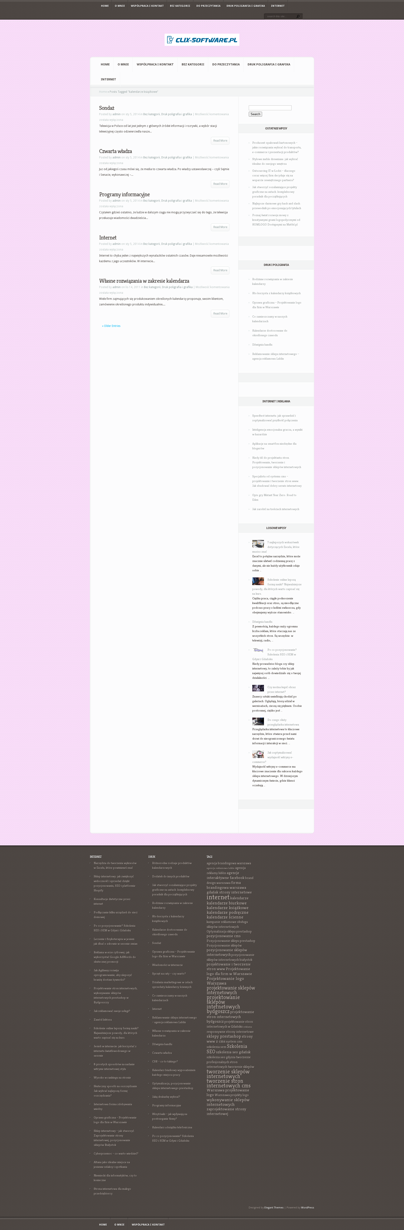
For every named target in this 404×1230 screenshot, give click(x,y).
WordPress (307, 1207)
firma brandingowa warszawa (226, 885)
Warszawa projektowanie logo (228, 1092)
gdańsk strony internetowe (229, 892)
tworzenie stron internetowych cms (229, 1083)
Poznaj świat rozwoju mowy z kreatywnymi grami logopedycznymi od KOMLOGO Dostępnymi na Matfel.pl (276, 219)
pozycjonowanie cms (224, 935)
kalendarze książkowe (228, 908)
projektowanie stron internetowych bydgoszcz (230, 1016)
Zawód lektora (103, 1020)
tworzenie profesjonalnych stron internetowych (229, 1062)
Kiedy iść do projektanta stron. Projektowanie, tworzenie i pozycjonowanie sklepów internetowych (276, 462)
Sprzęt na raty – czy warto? (169, 974)
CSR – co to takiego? (165, 1061)
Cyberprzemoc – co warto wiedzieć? (116, 1153)
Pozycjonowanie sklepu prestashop (231, 941)
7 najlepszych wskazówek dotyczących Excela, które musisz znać (275, 547)
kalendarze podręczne (228, 912)
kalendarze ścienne (225, 917)
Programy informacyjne (124, 194)
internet (218, 897)
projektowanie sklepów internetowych (231, 990)
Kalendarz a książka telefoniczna (172, 1127)
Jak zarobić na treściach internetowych (275, 509)
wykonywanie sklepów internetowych (228, 1102)
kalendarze (239, 898)
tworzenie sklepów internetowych (228, 1074)
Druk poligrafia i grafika (246, 5)
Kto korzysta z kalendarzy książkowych (276, 293)
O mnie (120, 5)
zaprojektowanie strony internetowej (226, 1111)
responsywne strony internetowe (230, 1032)
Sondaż (106, 107)
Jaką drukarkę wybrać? (166, 1097)
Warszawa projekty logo (232, 1095)
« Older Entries (111, 326)
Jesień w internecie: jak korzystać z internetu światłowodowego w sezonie (115, 1051)
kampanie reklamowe (221, 922)
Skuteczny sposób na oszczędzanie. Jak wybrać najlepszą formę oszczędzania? (116, 1091)
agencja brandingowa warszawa (229, 863)
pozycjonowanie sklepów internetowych (227, 952)
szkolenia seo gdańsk (233, 1052)
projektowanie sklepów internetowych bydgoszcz (223, 1004)
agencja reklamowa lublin (220, 868)
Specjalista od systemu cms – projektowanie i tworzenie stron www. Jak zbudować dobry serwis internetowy (277, 481)
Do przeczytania (208, 5)
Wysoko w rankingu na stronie (112, 1078)
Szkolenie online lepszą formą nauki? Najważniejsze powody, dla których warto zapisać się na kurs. (116, 1033)
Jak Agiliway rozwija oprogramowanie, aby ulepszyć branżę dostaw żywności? (113, 975)
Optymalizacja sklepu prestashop (229, 931)
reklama (247, 1026)
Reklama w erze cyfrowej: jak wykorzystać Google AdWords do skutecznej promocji (115, 957)
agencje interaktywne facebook (226, 875)
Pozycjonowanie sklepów (224, 945)
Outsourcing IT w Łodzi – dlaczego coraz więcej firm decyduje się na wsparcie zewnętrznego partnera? (273, 175)
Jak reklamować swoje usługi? (112, 1011)
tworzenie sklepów (241, 1067)
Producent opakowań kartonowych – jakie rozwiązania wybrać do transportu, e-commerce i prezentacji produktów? (276, 147)
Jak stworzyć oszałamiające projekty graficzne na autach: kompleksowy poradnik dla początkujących (274, 191)
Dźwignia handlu (262, 345)
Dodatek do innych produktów (170, 876)
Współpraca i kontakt (147, 5)
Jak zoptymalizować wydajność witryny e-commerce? (272, 757)
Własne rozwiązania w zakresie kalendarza (144, 280)
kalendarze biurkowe (227, 903)
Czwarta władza (115, 151)
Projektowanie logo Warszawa (225, 981)
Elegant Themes (274, 1207)
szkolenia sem (216, 1047)
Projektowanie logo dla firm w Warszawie (229, 971)
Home (105, 5)
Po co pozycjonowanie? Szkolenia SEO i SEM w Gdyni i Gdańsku (274, 654)
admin (116, 114)
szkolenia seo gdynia (221, 1057)
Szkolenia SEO (227, 1049)
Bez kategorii (180, 5)
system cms (234, 1041)
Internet (278, 5)
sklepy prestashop (224, 1036)
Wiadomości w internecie (167, 965)
